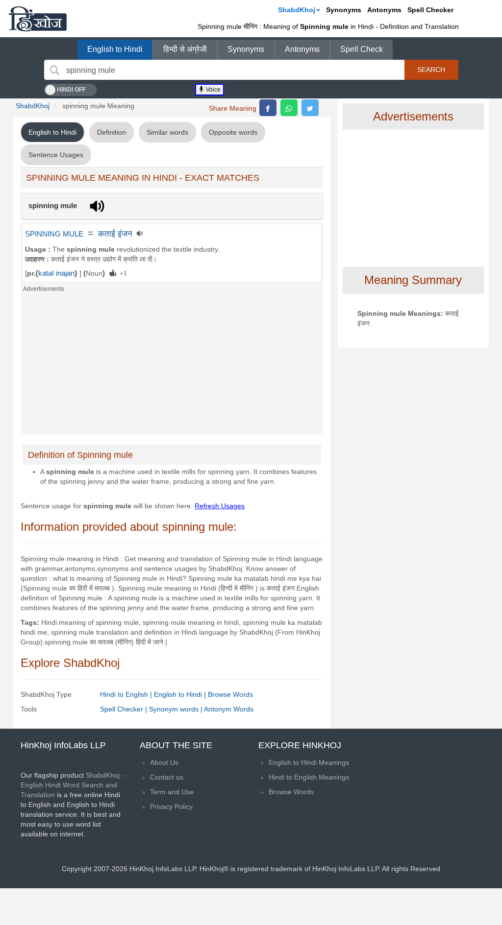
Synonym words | (176, 709)
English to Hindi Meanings (309, 762)
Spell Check (361, 49)
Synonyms (343, 10)
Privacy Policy (171, 806)
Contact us (166, 777)
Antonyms (384, 10)
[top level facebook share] (267, 107)
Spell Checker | (124, 709)
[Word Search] (54, 70)
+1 (121, 272)
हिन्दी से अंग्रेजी (185, 49)
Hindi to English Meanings (309, 777)
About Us (164, 762)
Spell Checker (430, 10)
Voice (212, 89)
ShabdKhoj (296, 10)
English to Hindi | (181, 694)
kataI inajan (56, 273)
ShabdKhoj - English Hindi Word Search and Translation (72, 785)
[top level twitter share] (310, 107)
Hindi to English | (127, 694)
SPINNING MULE (54, 234)
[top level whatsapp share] (289, 107)
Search (431, 69)
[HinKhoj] (38, 18)
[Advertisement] (172, 366)
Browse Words (230, 694)
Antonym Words (228, 709)
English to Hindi (115, 49)
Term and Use (172, 792)
